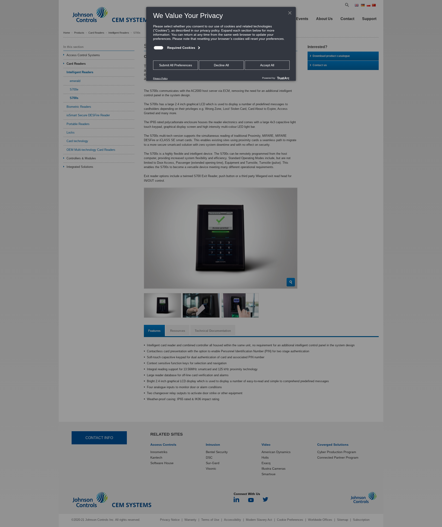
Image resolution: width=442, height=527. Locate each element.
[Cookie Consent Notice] (221, 44)
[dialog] (221, 44)
